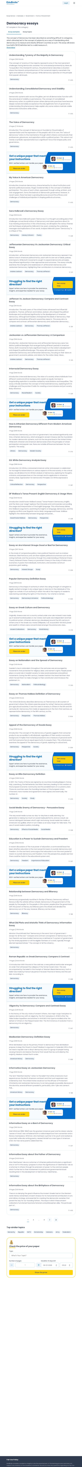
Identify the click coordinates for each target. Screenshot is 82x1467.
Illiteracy (25, 913)
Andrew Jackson (16, 271)
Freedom (25, 861)
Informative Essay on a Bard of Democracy (31, 1123)
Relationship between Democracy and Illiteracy (33, 891)
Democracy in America (30, 598)
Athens (12, 451)
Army (58, 1232)
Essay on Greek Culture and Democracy (29, 607)
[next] (49, 1220)
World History (43, 629)
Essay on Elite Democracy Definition (27, 774)
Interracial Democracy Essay (24, 368)
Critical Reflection (16, 484)
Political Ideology (47, 598)
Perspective (42, 484)
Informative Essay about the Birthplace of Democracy (36, 1185)
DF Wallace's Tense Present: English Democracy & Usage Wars (40, 493)
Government (30, 16)
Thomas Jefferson (43, 271)
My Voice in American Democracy (26, 177)
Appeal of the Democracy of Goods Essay (30, 725)
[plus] (38, 1265)
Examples (20, 16)
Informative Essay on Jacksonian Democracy (32, 1068)
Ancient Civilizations (17, 629)
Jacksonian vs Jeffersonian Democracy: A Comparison (37, 335)
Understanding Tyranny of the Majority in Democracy (36, 55)
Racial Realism (27, 393)
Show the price (41, 1272)
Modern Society (35, 451)
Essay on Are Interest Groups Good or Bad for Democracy (38, 545)
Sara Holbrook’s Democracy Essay (26, 211)
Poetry (39, 235)
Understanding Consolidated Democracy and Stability (37, 88)
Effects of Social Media (30, 829)
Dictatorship (38, 1232)
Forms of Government (43, 16)
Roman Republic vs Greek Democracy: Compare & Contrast (39, 956)
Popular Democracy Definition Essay (27, 578)
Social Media (45, 829)
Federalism (67, 1232)
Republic (21, 1232)
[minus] (11, 1265)
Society (37, 393)
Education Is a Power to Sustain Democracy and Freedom (38, 838)
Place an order (19, 168)
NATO (29, 1232)
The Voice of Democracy (21, 122)
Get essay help (61, 284)
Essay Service (11, 16)
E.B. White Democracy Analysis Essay (27, 460)
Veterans (49, 1232)
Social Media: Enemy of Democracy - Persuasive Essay (36, 807)
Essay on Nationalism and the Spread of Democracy (35, 660)
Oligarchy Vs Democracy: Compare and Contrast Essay (37, 1005)
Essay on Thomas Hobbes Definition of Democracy (34, 693)
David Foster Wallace (17, 518)
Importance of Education (40, 861)
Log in (66, 3)
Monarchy (11, 1232)
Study (38, 569)
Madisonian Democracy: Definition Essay (29, 1036)
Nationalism (26, 685)
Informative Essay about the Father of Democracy (34, 1154)
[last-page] (56, 1220)
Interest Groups (27, 569)
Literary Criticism (28, 235)
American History (16, 1059)
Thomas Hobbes (39, 716)
